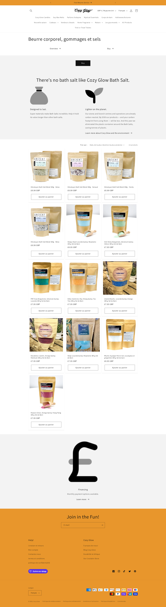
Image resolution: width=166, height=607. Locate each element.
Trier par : (83, 145)
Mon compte (33, 550)
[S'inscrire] (102, 525)
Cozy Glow (36, 601)
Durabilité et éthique (91, 554)
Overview (54, 48)
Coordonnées (122, 601)
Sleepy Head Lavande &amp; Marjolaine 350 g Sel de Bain (82, 243)
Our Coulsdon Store (91, 558)
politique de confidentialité (39, 563)
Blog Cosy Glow (89, 550)
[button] (31, 10)
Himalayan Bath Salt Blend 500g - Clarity (119, 187)
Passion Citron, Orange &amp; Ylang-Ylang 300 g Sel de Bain (46, 414)
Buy (109, 48)
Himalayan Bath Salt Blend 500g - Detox (45, 187)
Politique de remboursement (52, 601)
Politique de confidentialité (72, 601)
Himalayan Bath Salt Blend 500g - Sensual (83, 187)
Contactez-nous (34, 554)
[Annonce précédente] (50, 2)
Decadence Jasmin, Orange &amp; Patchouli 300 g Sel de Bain (43, 357)
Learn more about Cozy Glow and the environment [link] (107, 133)
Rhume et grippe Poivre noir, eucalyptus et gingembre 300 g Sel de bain (119, 357)
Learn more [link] (81, 499)
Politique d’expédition (108, 601)
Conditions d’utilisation (91, 601)
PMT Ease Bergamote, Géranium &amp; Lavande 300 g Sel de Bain (45, 300)
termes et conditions (36, 558)
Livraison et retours (36, 546)
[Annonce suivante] (115, 2)
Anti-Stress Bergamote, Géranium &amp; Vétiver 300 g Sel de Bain (118, 243)
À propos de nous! (90, 546)
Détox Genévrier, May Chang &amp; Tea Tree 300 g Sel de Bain (82, 300)
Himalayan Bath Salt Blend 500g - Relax (45, 242)
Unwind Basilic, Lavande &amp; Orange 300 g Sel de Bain (118, 300)
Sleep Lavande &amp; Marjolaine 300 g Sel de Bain (83, 357)
